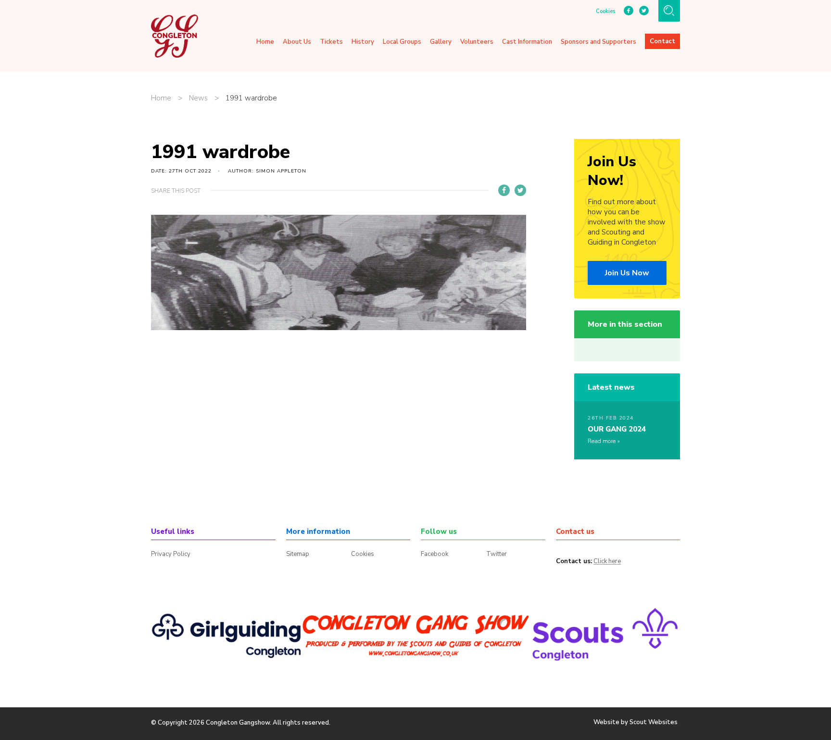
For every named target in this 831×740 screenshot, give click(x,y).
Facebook (434, 554)
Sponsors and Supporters (598, 41)
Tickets (331, 41)
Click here (607, 562)
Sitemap (297, 554)
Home (265, 41)
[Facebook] (504, 190)
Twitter (496, 554)
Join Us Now (627, 273)
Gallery (441, 41)
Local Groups (402, 41)
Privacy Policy (170, 554)
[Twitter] (520, 190)
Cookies (605, 11)
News (198, 98)
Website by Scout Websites (635, 722)
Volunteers (476, 41)
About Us (297, 41)
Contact (662, 41)
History (363, 41)
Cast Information (527, 41)
